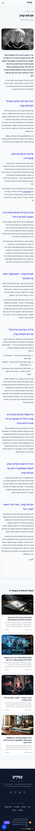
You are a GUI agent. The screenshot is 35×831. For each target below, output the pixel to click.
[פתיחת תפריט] (3, 3)
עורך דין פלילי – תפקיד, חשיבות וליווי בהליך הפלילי (18, 699)
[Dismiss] (33, 829)
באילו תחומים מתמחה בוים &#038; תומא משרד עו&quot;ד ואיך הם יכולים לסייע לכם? (18, 740)
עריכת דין (27, 11)
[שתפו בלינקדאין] (20, 792)
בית (33, 11)
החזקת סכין (27, 191)
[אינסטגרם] (11, 792)
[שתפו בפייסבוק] (24, 792)
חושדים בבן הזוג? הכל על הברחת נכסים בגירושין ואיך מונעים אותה (20, 618)
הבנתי (7, 823)
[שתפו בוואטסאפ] (15, 792)
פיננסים (20, 810)
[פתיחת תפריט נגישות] (4, 827)
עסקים (23, 807)
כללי (29, 807)
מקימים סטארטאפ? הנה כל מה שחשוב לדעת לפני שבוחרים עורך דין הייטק (18, 659)
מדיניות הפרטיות (16, 824)
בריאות (14, 810)
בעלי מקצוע (8, 807)
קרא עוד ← (6, 629)
